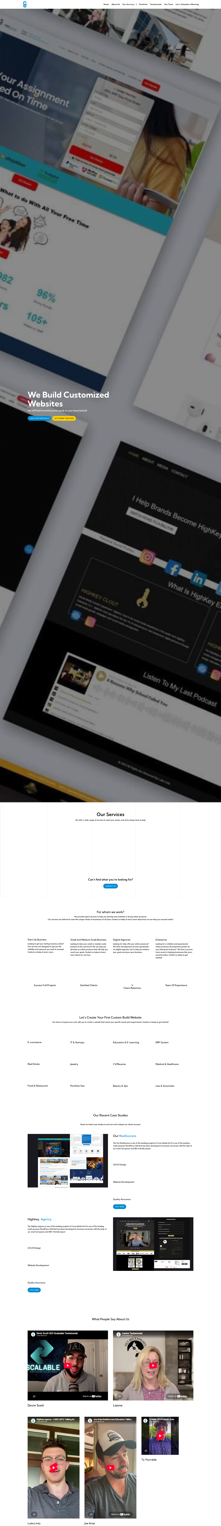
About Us (116, 4)
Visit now (119, 1207)
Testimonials (156, 4)
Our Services (128, 4)
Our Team (168, 4)
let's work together (64, 418)
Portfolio (143, 4)
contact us (110, 886)
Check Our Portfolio (39, 418)
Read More (56, 860)
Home (106, 4)
